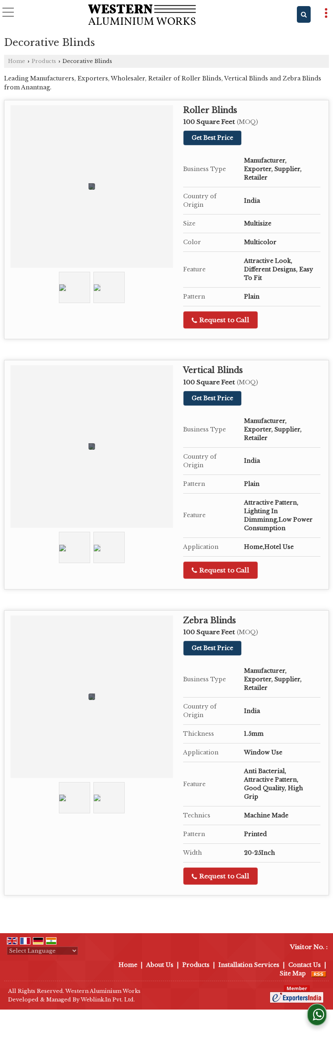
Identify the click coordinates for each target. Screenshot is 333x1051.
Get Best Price (212, 137)
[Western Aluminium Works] (142, 15)
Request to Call (223, 320)
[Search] (304, 14)
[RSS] (318, 973)
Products (44, 61)
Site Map (293, 973)
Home (16, 61)
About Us (159, 965)
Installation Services (248, 965)
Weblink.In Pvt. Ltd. (108, 1000)
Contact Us (304, 965)
